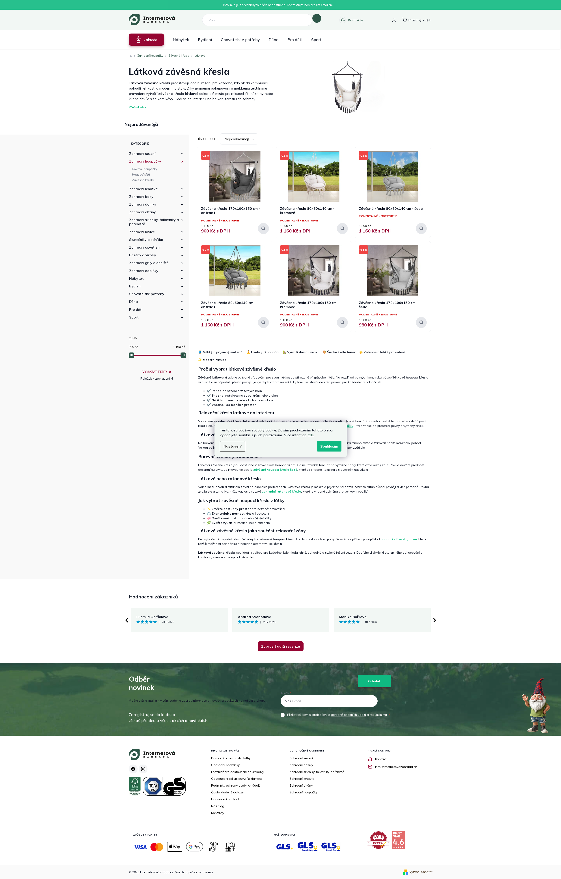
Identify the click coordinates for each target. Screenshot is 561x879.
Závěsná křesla (143, 180)
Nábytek (136, 278)
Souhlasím (329, 446)
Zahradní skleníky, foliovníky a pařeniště (154, 221)
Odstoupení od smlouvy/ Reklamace (237, 779)
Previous (126, 620)
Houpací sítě (141, 174)
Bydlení (135, 286)
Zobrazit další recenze (280, 646)
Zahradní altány (142, 212)
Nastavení (233, 446)
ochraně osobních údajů (348, 715)
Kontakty (355, 20)
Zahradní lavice (142, 232)
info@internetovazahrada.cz (396, 767)
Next (434, 620)
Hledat (316, 18)
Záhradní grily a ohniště (149, 263)
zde (311, 435)
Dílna (133, 301)
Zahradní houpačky (145, 161)
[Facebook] (133, 769)
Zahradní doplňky (143, 270)
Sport (134, 317)
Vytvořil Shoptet (420, 872)
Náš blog (217, 806)
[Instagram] (143, 769)
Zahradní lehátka (143, 189)
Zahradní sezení (142, 153)
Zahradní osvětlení (144, 247)
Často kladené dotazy (227, 792)
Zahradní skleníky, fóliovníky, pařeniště (316, 772)
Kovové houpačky (144, 169)
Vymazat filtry (154, 372)
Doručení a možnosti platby (230, 758)
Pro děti (135, 309)
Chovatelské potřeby (146, 294)
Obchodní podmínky (225, 765)
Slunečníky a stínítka (146, 239)
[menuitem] (146, 39)
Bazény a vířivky (142, 255)
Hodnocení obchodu (225, 799)
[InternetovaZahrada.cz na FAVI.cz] (379, 842)
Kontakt (380, 759)
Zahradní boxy (141, 196)
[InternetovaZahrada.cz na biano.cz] (399, 842)
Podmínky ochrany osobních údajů (236, 785)
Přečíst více (137, 107)
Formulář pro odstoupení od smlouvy (237, 772)
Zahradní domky (142, 204)
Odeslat (374, 681)
